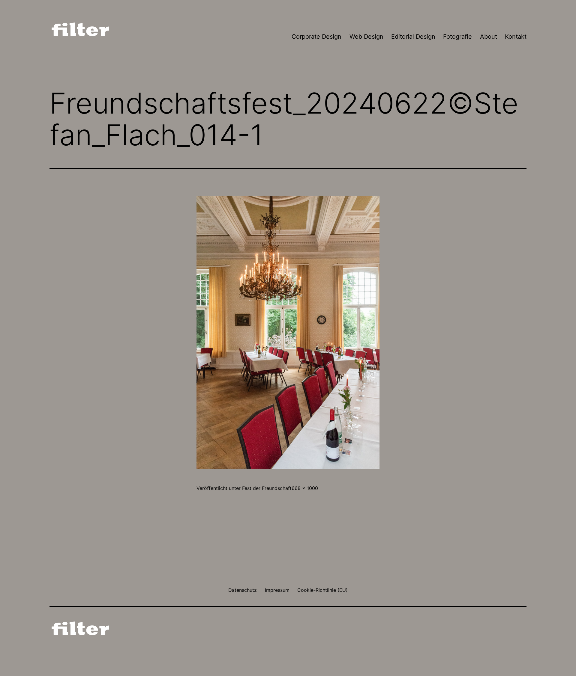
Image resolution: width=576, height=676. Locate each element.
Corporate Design (316, 36)
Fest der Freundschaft (267, 488)
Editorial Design (413, 36)
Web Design (366, 36)
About (488, 36)
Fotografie (457, 36)
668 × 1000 (305, 488)
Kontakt (515, 36)
